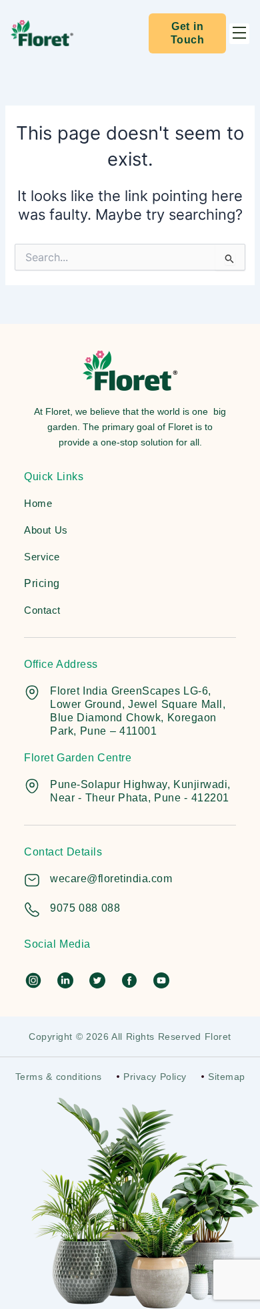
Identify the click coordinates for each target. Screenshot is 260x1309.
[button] (239, 33)
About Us (46, 530)
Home (38, 503)
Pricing (42, 583)
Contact (42, 610)
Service (42, 556)
